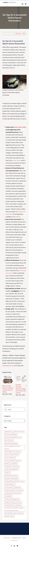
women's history (9, 516)
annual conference (10, 457)
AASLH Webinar (9, 451)
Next (23, 33)
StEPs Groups (13, 513)
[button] (2, 385)
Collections (8, 466)
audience (18, 460)
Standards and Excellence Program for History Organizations (14, 509)
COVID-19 (7, 472)
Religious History (9, 502)
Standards (18, 505)
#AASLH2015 (8, 431)
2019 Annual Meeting (10, 437)
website (18, 217)
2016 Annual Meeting (10, 434)
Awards (7, 463)
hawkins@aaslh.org (7, 366)
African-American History (11, 454)
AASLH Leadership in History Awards (12, 448)
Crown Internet (14, 540)
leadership (17, 487)
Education (7, 478)
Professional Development (12, 499)
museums (20, 490)
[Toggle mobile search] (22, 4)
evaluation (15, 478)
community (16, 466)
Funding (7, 481)
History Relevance (10, 484)
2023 (6, 440)
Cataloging (14, 463)
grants (13, 481)
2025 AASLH (7, 538)
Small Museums (9, 505)
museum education (10, 490)
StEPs (6, 513)
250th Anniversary (19, 431)
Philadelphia (8, 496)
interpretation (8, 487)
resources (18, 502)
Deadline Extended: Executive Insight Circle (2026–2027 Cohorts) (21, 377)
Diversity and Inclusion (11, 475)
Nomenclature (17, 493)
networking (8, 493)
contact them (16, 160)
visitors (21, 513)
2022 (20, 437)
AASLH (11, 440)
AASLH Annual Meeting (11, 443)
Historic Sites (20, 481)
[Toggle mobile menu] (26, 4)
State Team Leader (20, 127)
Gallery (8, 381)
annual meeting (9, 460)
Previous (18, 33)
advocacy (17, 451)
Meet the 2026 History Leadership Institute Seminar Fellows (7, 378)
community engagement (11, 469)
